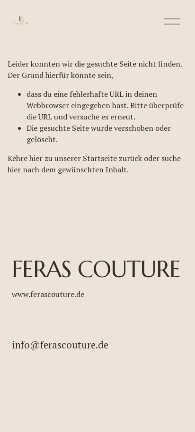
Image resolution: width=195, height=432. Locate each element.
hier (36, 158)
